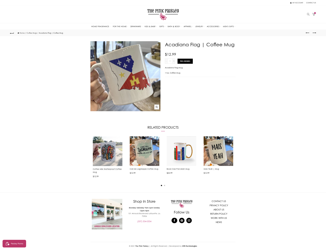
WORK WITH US (219, 218)
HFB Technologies (189, 246)
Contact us (311, 3)
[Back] (12, 32)
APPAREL (188, 26)
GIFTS (161, 26)
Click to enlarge (156, 107)
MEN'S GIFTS (228, 26)
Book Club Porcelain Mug (178, 169)
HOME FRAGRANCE (100, 26)
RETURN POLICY (218, 213)
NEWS (219, 222)
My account (297, 3)
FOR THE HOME (120, 26)
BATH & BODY (174, 26)
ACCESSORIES (213, 26)
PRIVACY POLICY (219, 205)
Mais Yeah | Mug (211, 169)
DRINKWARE (135, 26)
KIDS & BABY (150, 26)
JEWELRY (199, 26)
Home (22, 33)
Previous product (307, 32)
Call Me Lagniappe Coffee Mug (144, 169)
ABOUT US (218, 209)
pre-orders (185, 61)
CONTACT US (219, 201)
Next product (314, 32)
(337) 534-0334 (144, 221)
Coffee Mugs (32, 33)
